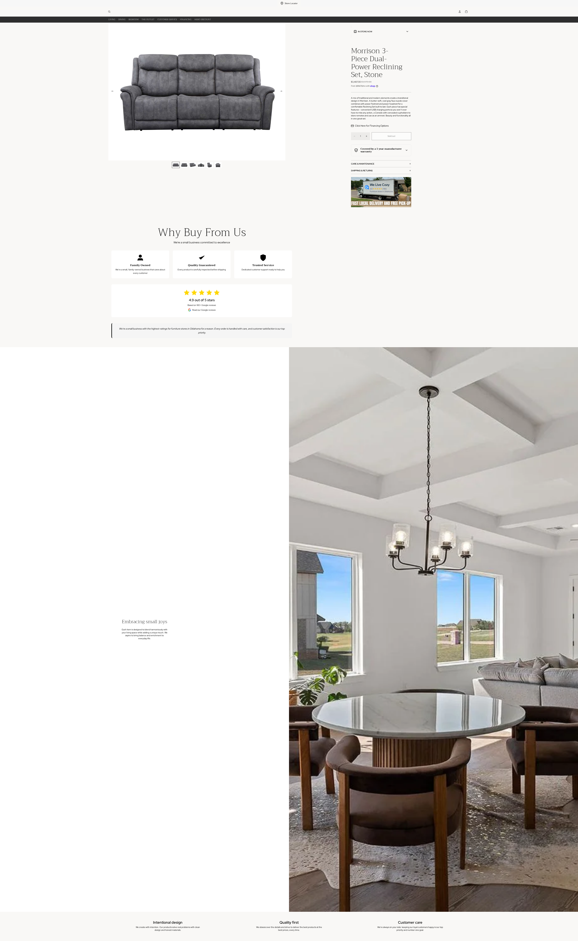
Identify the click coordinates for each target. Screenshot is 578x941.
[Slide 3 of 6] (192, 165)
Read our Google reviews (204, 310)
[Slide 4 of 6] (201, 165)
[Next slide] (282, 91)
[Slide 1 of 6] (175, 165)
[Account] (459, 11)
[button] (381, 31)
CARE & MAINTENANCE (362, 163)
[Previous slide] (111, 91)
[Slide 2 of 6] (184, 165)
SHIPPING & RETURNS (362, 170)
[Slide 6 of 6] (218, 165)
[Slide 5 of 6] (209, 165)
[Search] (109, 11)
